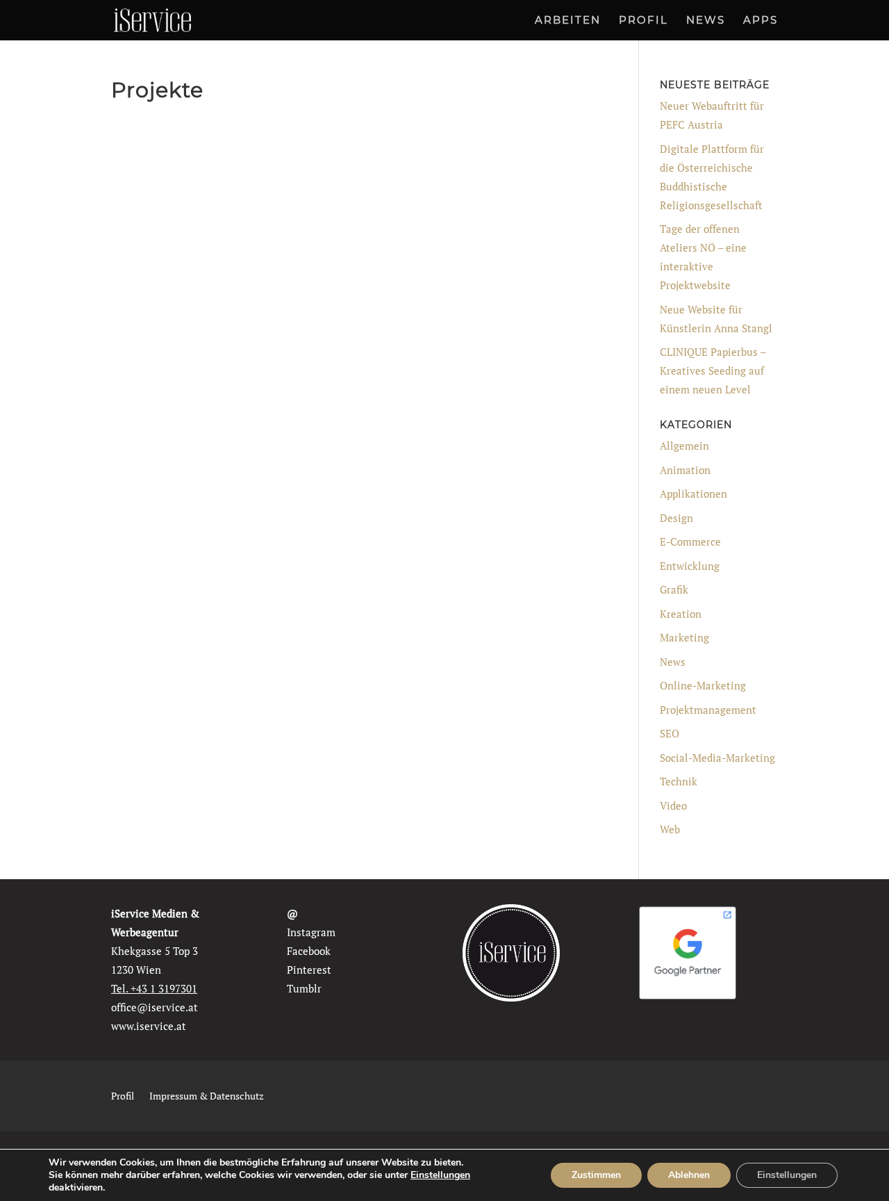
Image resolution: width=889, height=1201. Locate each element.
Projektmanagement (708, 710)
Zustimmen (596, 1175)
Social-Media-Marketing (717, 758)
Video (673, 805)
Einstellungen (440, 1175)
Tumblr (304, 988)
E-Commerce (690, 541)
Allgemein (684, 445)
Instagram (311, 932)
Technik (678, 781)
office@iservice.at (154, 1007)
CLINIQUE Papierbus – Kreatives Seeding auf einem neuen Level (712, 370)
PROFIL (643, 20)
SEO (669, 733)
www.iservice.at (148, 1026)
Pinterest (309, 970)
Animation (685, 470)
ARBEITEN (568, 20)
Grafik (674, 589)
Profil (122, 1096)
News (673, 662)
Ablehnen (689, 1175)
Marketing (684, 637)
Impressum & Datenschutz (206, 1096)
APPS (760, 20)
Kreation (680, 614)
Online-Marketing (703, 685)
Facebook (309, 951)
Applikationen (693, 493)
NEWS (705, 20)
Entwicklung (690, 566)
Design (676, 518)
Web (670, 829)
